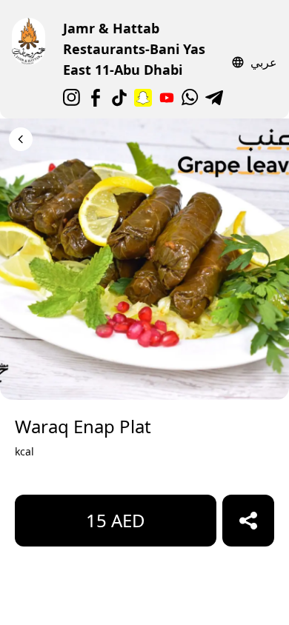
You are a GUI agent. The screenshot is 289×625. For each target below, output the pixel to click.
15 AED (115, 520)
